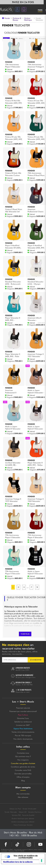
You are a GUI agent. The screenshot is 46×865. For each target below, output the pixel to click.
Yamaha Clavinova (34, 812)
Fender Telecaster (11, 812)
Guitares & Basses (17, 19)
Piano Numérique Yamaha (23, 825)
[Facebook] (6, 844)
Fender (7, 18)
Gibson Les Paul (15, 809)
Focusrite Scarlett (28, 815)
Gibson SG (22, 812)
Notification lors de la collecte (18, 862)
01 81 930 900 (27, 685)
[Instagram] (28, 844)
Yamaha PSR (16, 815)
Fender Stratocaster (29, 809)
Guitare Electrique (28, 19)
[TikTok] (17, 844)
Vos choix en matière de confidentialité (26, 856)
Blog (23, 781)
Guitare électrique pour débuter (23, 818)
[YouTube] (40, 844)
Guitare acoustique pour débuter (23, 822)
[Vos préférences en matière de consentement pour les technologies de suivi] (41, 860)
